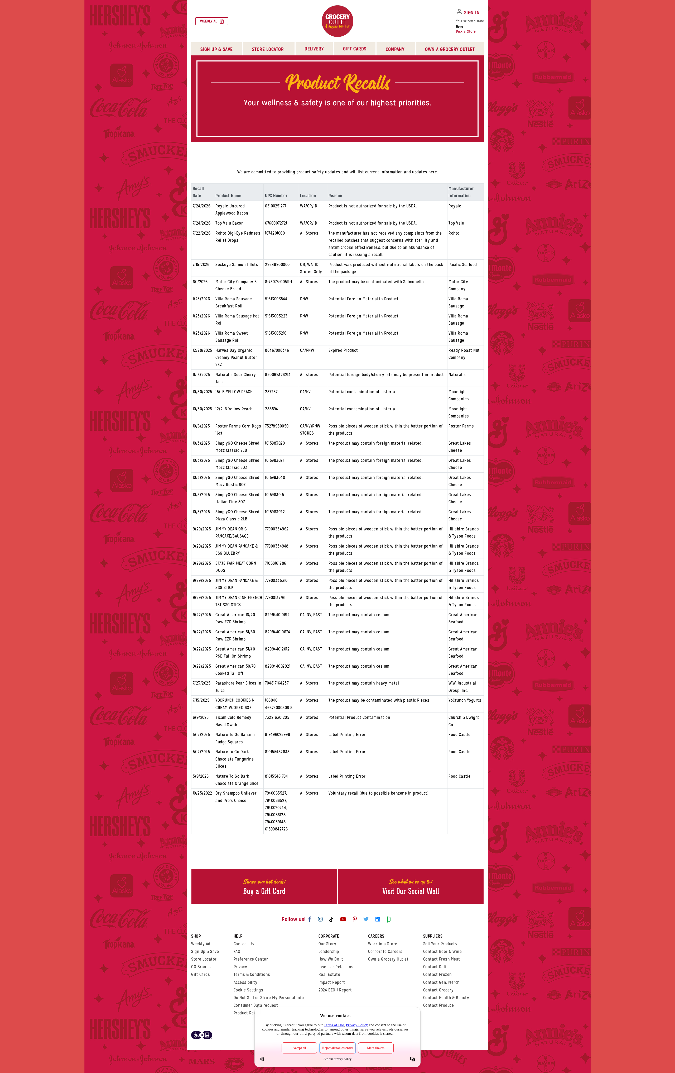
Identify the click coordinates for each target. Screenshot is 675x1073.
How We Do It (331, 959)
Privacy (240, 967)
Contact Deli (434, 967)
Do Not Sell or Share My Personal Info (269, 997)
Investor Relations (336, 967)
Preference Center (251, 959)
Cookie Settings (248, 990)
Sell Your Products (440, 944)
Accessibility (246, 982)
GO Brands (201, 967)
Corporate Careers (385, 951)
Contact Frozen (437, 974)
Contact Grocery (438, 990)
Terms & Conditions (252, 974)
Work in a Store (382, 944)
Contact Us (244, 944)
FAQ (237, 951)
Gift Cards (355, 49)
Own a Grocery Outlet (388, 959)
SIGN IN (472, 13)
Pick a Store (466, 31)
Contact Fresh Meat (441, 959)
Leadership (329, 951)
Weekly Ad (209, 21)
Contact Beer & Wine (442, 951)
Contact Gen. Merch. (442, 982)
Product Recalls (248, 1013)
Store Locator (204, 959)
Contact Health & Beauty (446, 997)
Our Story (327, 944)
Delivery (314, 49)
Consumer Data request (256, 1005)
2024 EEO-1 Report (335, 990)
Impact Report (332, 982)
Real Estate (329, 974)
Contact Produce (438, 1005)
